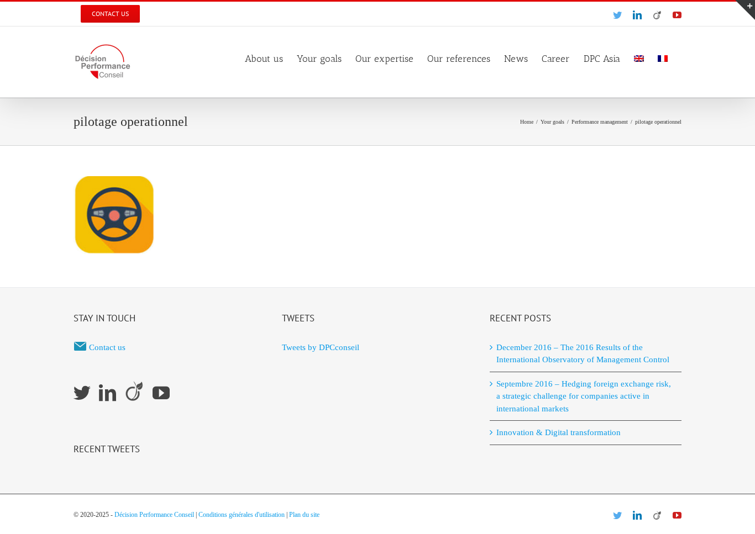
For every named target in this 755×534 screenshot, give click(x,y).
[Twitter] (82, 392)
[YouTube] (161, 392)
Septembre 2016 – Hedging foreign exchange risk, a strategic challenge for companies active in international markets (583, 396)
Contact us (107, 347)
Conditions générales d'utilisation (241, 515)
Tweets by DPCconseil (320, 347)
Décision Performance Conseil (154, 515)
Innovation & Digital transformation (558, 432)
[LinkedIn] (107, 392)
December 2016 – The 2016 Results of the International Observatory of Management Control (582, 353)
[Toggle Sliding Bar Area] (745, 10)
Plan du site (304, 515)
